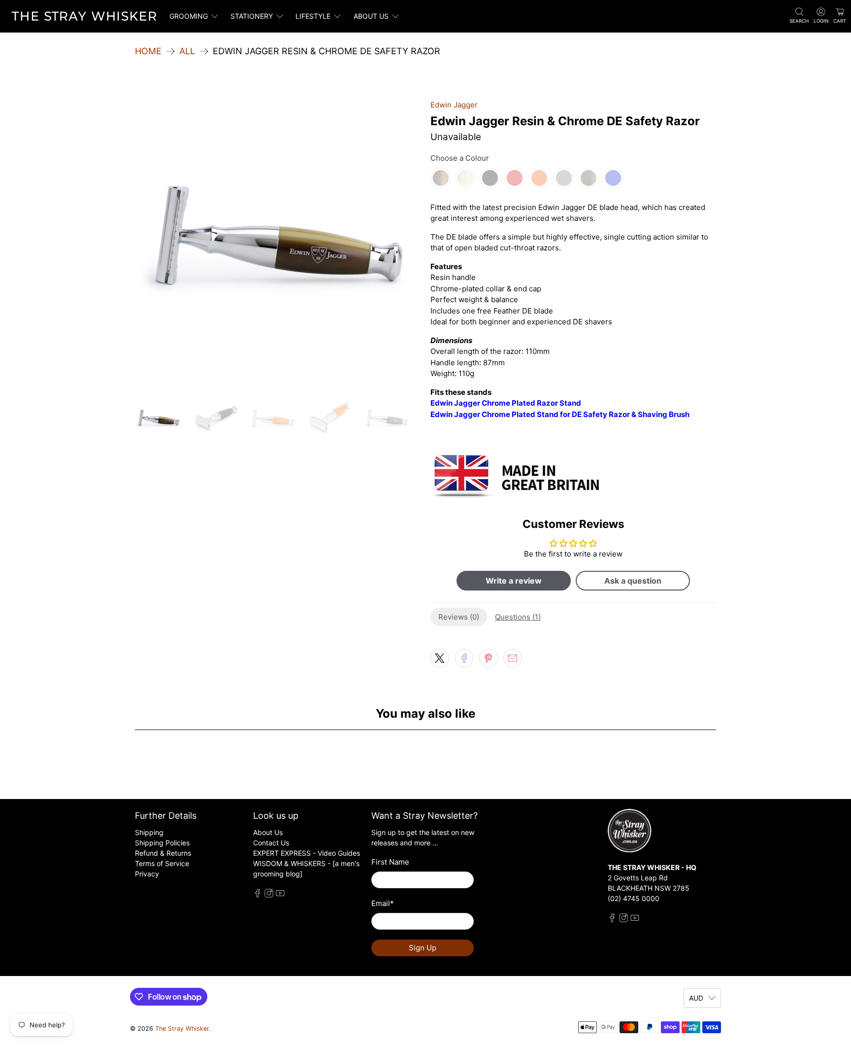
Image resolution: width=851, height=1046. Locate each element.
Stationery (251, 16)
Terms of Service (162, 863)
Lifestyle (312, 16)
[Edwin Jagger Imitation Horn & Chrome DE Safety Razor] (278, 242)
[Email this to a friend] (512, 658)
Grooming (188, 16)
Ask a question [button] (632, 581)
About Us (268, 832)
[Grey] (564, 178)
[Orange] (539, 178)
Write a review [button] (514, 581)
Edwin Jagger (454, 104)
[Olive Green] (588, 178)
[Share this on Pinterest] (488, 658)
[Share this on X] (439, 658)
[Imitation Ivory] (465, 178)
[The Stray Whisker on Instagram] (268, 895)
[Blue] (613, 178)
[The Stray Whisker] (84, 16)
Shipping (149, 832)
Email (382, 903)
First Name (390, 862)
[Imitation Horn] (440, 178)
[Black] (490, 178)
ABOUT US (371, 16)
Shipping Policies (162, 842)
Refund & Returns (163, 853)
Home (148, 51)
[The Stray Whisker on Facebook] (257, 895)
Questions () (518, 617)
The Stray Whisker (182, 1028)
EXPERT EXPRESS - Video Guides (306, 853)
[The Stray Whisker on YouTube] (280, 895)
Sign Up (422, 947)
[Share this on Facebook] (464, 658)
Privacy (147, 874)
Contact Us (271, 842)
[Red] (514, 178)
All (187, 51)
